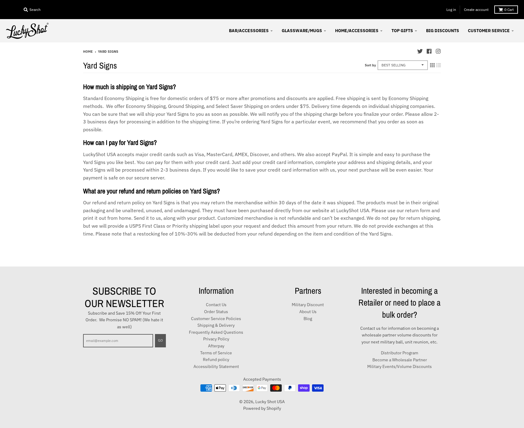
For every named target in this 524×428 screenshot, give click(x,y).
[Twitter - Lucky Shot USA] (420, 51)
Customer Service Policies (216, 318)
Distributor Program (399, 353)
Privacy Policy (216, 339)
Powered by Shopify (262, 408)
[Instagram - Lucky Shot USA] (438, 51)
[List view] (438, 65)
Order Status (216, 311)
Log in (451, 9)
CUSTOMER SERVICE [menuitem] (489, 30)
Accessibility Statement (216, 366)
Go (160, 340)
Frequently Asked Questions (216, 332)
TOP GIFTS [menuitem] (402, 30)
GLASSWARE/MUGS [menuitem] (302, 30)
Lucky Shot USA (270, 401)
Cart (509, 9)
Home (88, 51)
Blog (308, 318)
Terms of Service (216, 353)
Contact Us (216, 304)
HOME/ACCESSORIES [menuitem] (356, 30)
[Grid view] (432, 65)
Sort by (370, 65)
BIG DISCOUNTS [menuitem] (442, 30)
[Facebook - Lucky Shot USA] (429, 51)
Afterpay (216, 346)
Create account (476, 9)
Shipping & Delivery (216, 325)
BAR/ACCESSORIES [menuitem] (249, 30)
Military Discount (308, 304)
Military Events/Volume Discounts (399, 366)
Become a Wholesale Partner (399, 360)
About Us (308, 311)
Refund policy (216, 359)
